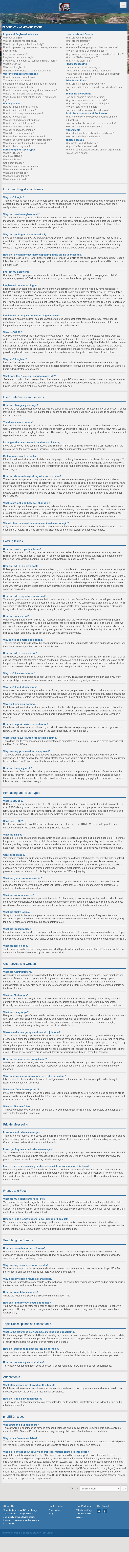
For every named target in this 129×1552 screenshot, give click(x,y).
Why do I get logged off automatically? (23, 44)
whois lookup (111, 1458)
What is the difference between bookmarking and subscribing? (92, 118)
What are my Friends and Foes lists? (85, 83)
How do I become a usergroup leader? (86, 50)
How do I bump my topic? (16, 146)
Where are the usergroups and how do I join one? (92, 47)
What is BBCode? (12, 152)
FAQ (51, 1513)
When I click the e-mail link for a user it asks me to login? (29, 98)
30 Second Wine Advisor (84, 1515)
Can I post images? (13, 162)
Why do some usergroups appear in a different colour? (95, 54)
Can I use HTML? (12, 156)
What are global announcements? (21, 166)
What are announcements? (17, 169)
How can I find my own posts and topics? (87, 110)
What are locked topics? (16, 176)
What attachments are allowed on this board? (90, 133)
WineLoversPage (84, 1510)
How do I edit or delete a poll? (19, 123)
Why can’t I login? (12, 37)
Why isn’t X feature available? (81, 146)
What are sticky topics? (15, 172)
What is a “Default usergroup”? (82, 57)
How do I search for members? (82, 106)
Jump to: (74, 1488)
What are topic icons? (14, 179)
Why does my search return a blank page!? (89, 103)
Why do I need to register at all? (20, 40)
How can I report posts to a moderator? (24, 136)
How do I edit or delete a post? (19, 110)
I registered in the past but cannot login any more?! (30, 60)
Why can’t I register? (14, 67)
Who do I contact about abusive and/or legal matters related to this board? (93, 151)
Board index (54, 1510)
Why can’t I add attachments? (19, 129)
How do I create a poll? (15, 116)
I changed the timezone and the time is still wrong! (29, 83)
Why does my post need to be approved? (25, 143)
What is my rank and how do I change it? (25, 93)
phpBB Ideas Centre (22, 1444)
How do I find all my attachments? (84, 136)
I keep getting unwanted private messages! (88, 70)
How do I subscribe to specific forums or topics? (91, 123)
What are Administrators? (79, 37)
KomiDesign (47, 1532)
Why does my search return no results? (87, 100)
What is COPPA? (12, 63)
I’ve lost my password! (15, 54)
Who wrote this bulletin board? (82, 143)
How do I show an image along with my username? (30, 90)
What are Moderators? (78, 40)
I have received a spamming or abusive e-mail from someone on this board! (93, 75)
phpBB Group (91, 1427)
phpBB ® (18, 1532)
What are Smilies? (13, 159)
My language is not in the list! (18, 87)
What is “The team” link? (79, 60)
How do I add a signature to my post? (23, 113)
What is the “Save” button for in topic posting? (27, 139)
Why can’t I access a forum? (18, 126)
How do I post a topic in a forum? (20, 106)
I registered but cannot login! (18, 57)
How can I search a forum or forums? (85, 97)
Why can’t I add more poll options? (21, 120)
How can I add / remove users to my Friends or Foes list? (94, 88)
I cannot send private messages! (83, 67)
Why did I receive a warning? (18, 133)
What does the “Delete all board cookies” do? (27, 70)
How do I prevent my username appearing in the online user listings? (32, 49)
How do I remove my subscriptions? (85, 126)
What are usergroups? (78, 44)
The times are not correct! (17, 80)
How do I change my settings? (19, 77)
